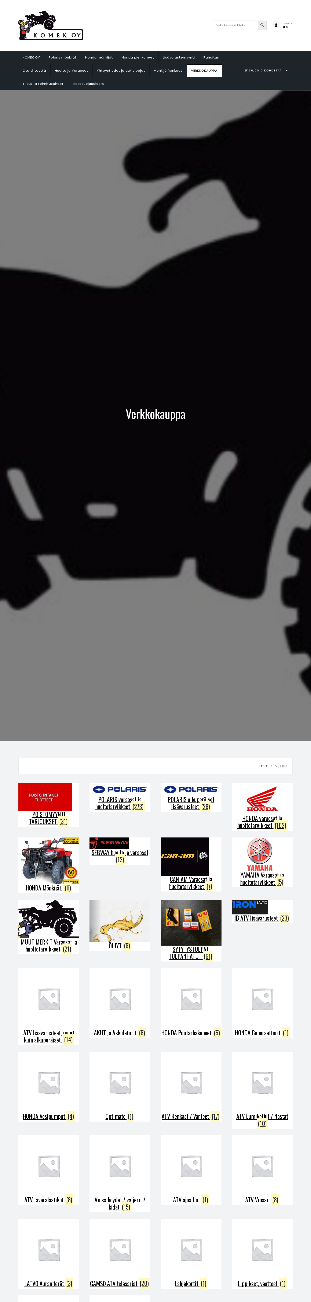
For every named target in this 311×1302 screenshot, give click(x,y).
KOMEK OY (31, 57)
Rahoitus (211, 57)
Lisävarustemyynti (179, 57)
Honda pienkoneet (138, 57)
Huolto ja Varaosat (71, 70)
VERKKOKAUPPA (204, 70)
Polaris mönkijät (63, 57)
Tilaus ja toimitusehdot (43, 83)
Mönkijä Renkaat (168, 70)
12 (271, 766)
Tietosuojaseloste (88, 83)
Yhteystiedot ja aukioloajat (121, 70)
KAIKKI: (284, 766)
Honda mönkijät (99, 57)
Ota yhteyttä (34, 70)
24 (276, 766)
